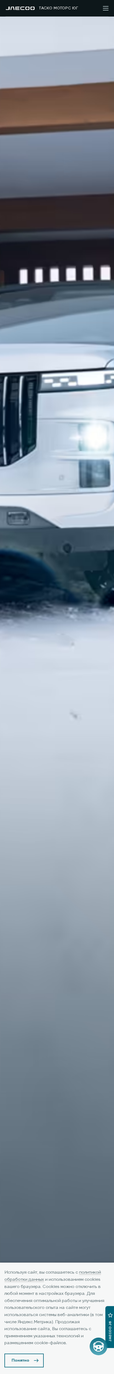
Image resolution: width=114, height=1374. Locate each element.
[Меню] (105, 8)
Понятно (20, 1360)
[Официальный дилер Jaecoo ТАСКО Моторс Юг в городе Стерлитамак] (20, 8)
